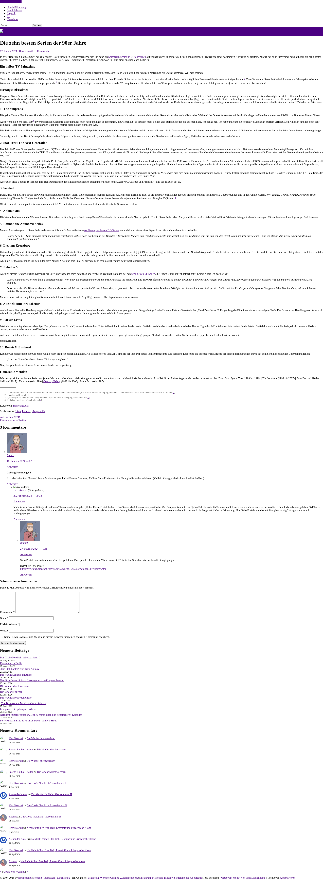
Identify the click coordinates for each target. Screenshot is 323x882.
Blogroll (11, 13)
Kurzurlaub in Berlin (11, 663)
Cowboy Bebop (51, 381)
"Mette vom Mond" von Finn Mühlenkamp (242, 877)
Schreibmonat (181, 877)
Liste (18, 411)
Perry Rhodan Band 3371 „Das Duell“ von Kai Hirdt (28, 720)
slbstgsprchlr (38, 411)
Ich (8, 16)
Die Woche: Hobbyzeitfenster (15, 697)
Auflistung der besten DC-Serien (101, 230)
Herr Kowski (26, 51)
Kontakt (37, 877)
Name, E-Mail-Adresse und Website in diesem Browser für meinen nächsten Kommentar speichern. (57, 637)
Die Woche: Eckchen (11, 691)
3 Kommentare (43, 51)
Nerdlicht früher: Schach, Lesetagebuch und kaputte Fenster (32, 680)
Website (4, 630)
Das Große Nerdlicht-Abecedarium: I (20, 657)
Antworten (12, 466)
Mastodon (157, 877)
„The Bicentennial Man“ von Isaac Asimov (23, 703)
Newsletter (12, 19)
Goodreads (196, 877)
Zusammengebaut (129, 877)
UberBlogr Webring (14, 871)
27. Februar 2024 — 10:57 (34, 548)
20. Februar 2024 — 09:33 (27, 495)
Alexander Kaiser (18, 794)
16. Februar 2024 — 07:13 (21, 461)
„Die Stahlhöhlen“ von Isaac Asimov (19, 669)
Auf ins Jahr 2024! (10, 417)
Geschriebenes (14, 10)
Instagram (145, 877)
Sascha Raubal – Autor (21, 749)
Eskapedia (93, 877)
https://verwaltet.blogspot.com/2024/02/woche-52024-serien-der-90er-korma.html (63, 568)
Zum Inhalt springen (11, 1)
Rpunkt (10, 455)
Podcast (26, 411)
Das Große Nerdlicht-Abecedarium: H (47, 783)
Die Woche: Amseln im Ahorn (16, 674)
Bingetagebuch (21, 405)
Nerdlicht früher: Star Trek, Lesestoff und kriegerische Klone (59, 827)
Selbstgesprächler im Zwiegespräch (127, 56)
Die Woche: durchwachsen (14, 686)
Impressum (49, 877)
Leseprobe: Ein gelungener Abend (18, 709)
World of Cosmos (109, 877)
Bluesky (168, 877)
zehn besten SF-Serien (143, 273)
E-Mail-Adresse (9, 624)
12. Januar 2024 (8, 51)
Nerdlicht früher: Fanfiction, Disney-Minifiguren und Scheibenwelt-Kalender (41, 714)
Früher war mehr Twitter (13, 420)
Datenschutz (63, 877)
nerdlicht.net (6, 34)
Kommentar (7, 612)
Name (4, 618)
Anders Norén (287, 877)
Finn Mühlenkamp (16, 7)
